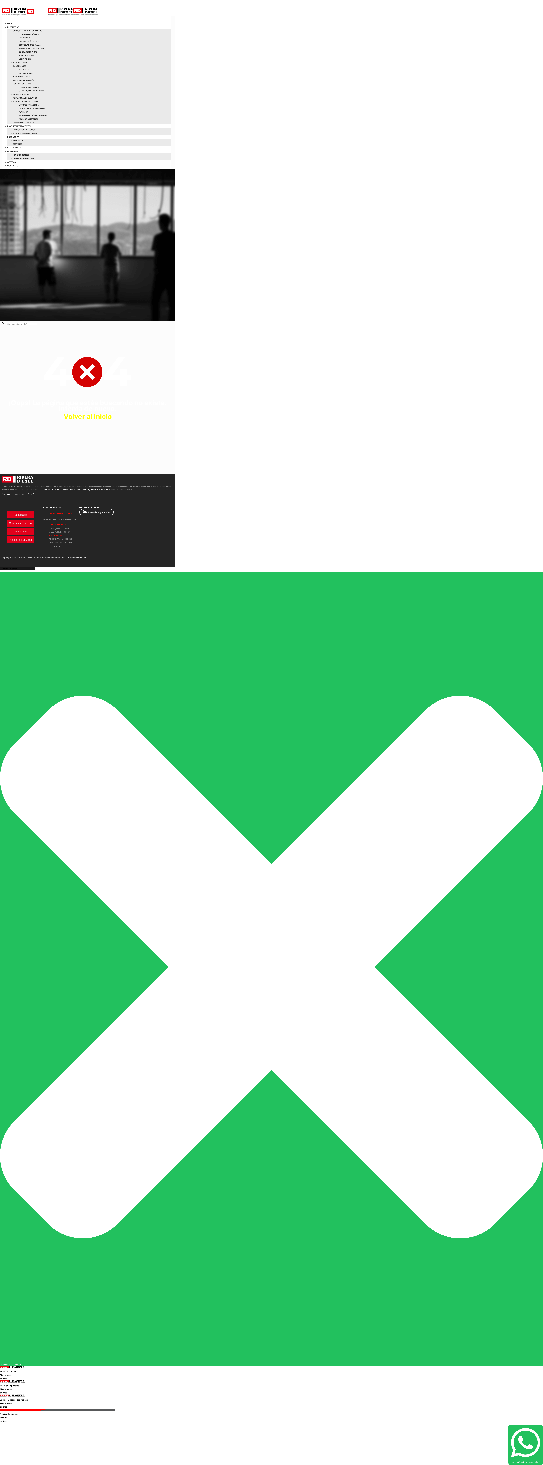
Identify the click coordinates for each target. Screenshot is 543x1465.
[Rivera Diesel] (50, 15)
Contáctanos (21, 531)
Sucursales (20, 514)
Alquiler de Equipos (21, 539)
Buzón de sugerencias (98, 512)
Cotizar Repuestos (8, 568)
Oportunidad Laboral (20, 523)
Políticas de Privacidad (77, 557)
